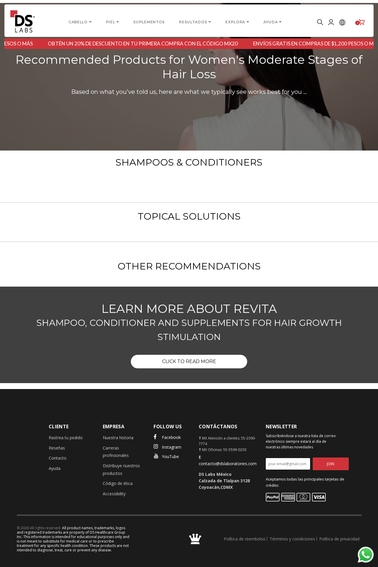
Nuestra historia (118, 437)
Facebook (171, 437)
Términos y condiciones (292, 539)
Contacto (57, 458)
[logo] (22, 21)
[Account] (331, 22)
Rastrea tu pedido (66, 437)
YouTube (170, 456)
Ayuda (55, 468)
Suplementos (149, 22)
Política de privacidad (339, 539)
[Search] (319, 22)
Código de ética (118, 483)
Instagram (171, 447)
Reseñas (57, 448)
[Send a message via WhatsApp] (365, 554)
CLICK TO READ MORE (189, 361)
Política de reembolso (244, 539)
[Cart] (362, 22)
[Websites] (342, 22)
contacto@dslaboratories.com (228, 463)
